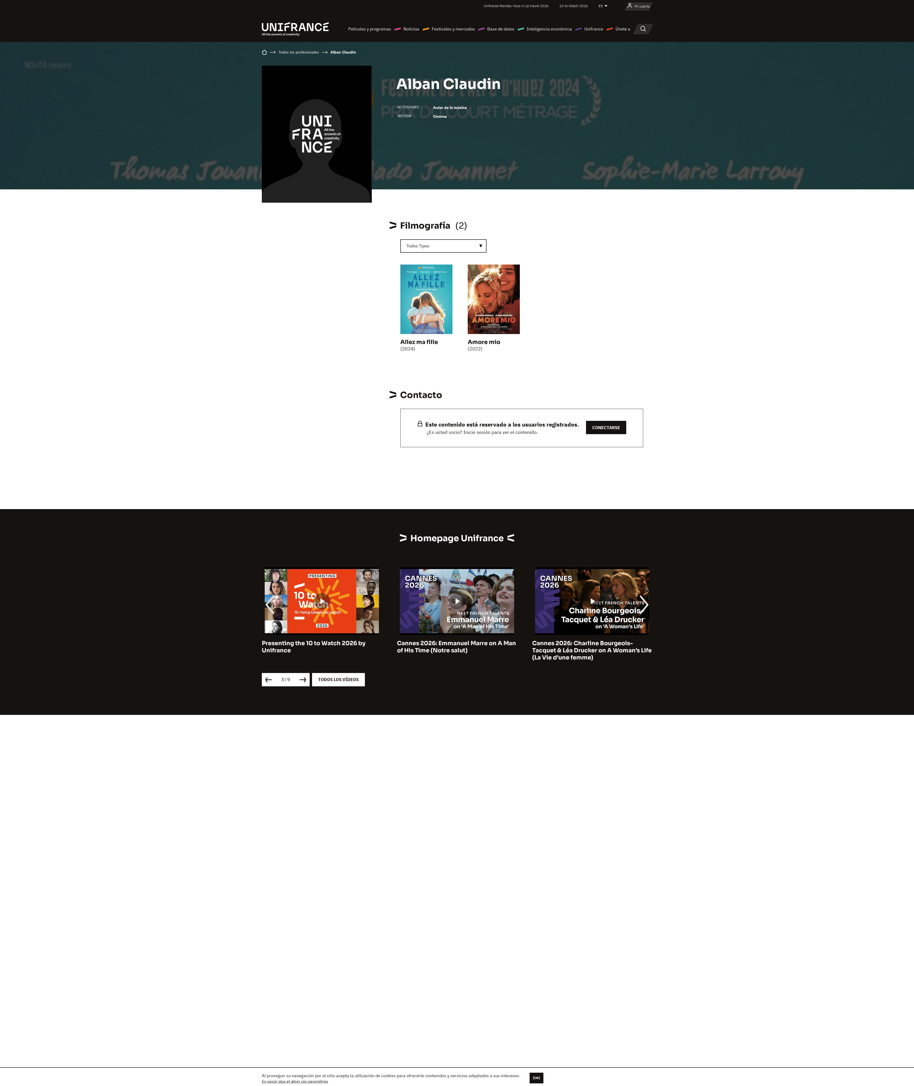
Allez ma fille (419, 342)
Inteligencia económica (549, 29)
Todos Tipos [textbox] (418, 246)
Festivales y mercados (453, 29)
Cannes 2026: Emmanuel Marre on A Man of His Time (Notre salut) (321, 647)
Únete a (623, 29)
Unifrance (593, 29)
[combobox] (443, 246)
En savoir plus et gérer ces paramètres (295, 1081)
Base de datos (500, 29)
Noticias (411, 29)
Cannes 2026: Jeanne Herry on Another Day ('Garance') (589, 647)
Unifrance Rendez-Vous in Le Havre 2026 (516, 6)
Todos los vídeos (338, 679)
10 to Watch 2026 (573, 6)
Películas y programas (369, 29)
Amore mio (484, 342)
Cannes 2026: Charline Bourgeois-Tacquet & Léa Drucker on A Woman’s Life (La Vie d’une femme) (457, 650)
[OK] (536, 1078)
